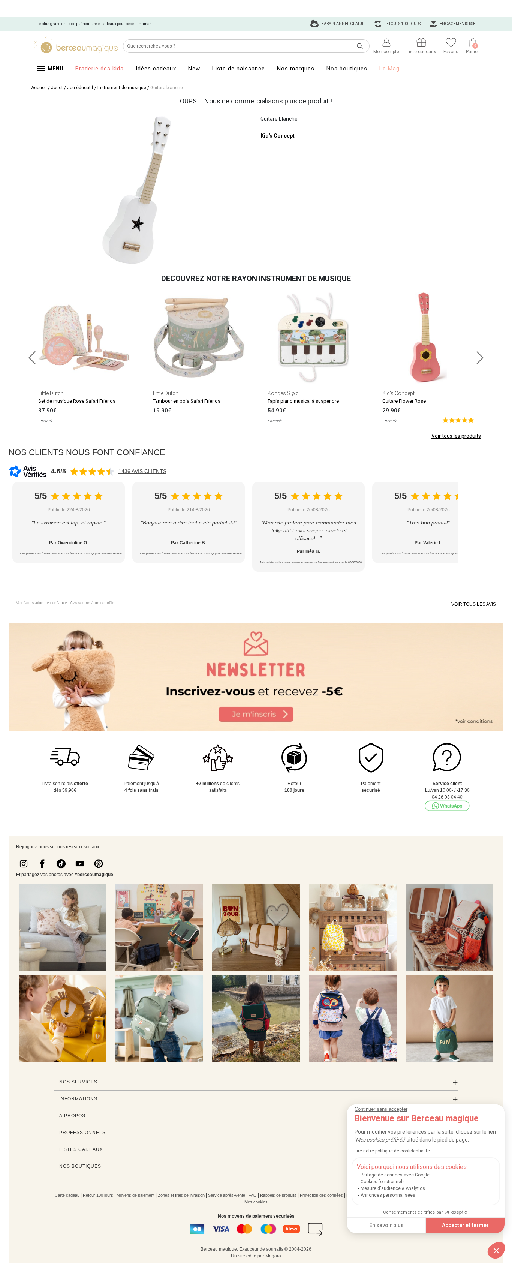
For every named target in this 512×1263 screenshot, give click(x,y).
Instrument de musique (121, 87)
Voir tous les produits (456, 436)
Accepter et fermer (465, 1225)
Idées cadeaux (156, 68)
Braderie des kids (99, 68)
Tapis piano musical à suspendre (303, 401)
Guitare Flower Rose (404, 401)
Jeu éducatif (80, 87)
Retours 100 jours (402, 24)
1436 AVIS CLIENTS (142, 471)
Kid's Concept (277, 136)
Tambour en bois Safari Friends (186, 401)
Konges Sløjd (283, 393)
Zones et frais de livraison (181, 1195)
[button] (496, 1250)
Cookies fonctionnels (383, 1181)
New (194, 68)
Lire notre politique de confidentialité (392, 1151)
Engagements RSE (457, 24)
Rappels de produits (278, 1195)
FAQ (253, 1195)
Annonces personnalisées (388, 1195)
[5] (458, 420)
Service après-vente (226, 1195)
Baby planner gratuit (342, 24)
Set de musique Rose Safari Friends (76, 401)
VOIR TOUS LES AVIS (473, 604)
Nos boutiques (346, 68)
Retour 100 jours (98, 1195)
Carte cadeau (67, 1195)
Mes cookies (256, 1202)
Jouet (57, 87)
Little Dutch (51, 393)
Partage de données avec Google (395, 1175)
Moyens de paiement (135, 1195)
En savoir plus (386, 1225)
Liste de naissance (238, 68)
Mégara (273, 1256)
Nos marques (295, 68)
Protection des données (321, 1195)
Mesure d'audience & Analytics (393, 1188)
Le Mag (389, 68)
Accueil (39, 87)
